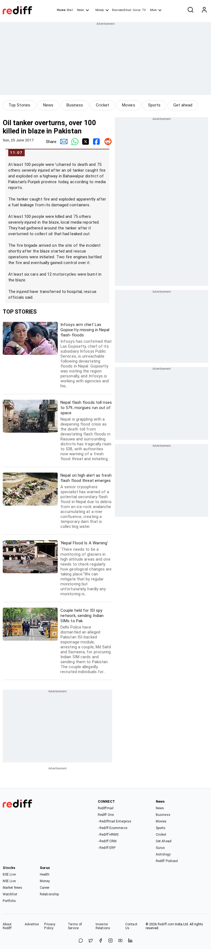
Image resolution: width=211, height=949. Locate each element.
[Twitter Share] (84, 141)
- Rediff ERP (106, 848)
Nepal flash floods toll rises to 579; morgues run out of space (86, 430)
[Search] (190, 10)
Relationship (49, 894)
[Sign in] (204, 10)
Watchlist (10, 894)
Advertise (32, 924)
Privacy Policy (49, 926)
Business (74, 105)
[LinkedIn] (130, 940)
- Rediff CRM (107, 841)
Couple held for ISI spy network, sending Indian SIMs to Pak (85, 641)
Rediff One (106, 815)
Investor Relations (103, 926)
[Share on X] (90, 940)
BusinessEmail (121, 10)
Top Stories (19, 105)
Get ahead (182, 105)
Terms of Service (75, 926)
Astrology (163, 854)
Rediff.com (166, 924)
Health (45, 874)
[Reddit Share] (106, 141)
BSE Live (9, 874)
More (153, 10)
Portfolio (9, 901)
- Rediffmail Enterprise (114, 821)
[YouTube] (120, 940)
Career (45, 888)
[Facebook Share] (95, 141)
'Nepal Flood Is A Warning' (86, 568)
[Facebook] (100, 940)
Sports (154, 105)
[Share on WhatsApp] (81, 940)
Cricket (102, 105)
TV (144, 10)
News (80, 10)
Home (61, 10)
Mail (70, 10)
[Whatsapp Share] (73, 141)
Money (99, 10)
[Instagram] (110, 940)
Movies (128, 105)
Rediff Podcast (167, 861)
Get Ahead (163, 841)
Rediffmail (105, 808)
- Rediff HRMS (108, 834)
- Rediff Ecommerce (112, 828)
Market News (12, 888)
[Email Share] (62, 141)
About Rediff (7, 926)
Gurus (137, 10)
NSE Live (9, 881)
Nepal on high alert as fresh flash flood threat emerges (86, 501)
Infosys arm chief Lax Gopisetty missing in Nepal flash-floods (86, 355)
